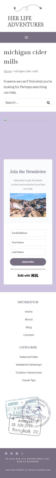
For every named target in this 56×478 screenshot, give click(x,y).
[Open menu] (28, 37)
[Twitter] (22, 453)
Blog (29, 327)
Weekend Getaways (29, 364)
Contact (28, 335)
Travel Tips (29, 380)
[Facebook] (6, 453)
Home (29, 311)
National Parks (29, 357)
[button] (28, 205)
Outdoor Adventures (29, 372)
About (29, 319)
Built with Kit (28, 275)
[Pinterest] (11, 453)
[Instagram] (16, 453)
